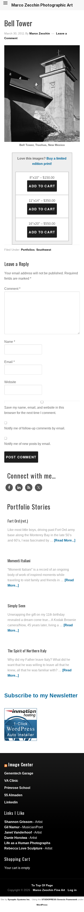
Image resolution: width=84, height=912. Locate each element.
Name (9, 341)
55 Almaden (13, 795)
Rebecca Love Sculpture (23, 848)
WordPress (42, 905)
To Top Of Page (42, 885)
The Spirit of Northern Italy (27, 651)
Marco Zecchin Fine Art (49, 890)
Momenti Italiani (19, 561)
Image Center (20, 764)
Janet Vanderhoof (18, 832)
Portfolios (28, 249)
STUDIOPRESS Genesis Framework (59, 899)
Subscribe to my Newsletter (41, 696)
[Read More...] (64, 540)
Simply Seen (16, 606)
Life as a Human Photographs (27, 843)
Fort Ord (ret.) (18, 521)
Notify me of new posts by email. (27, 444)
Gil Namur (12, 827)
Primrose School (17, 788)
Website (10, 382)
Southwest (43, 249)
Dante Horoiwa (15, 837)
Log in (72, 890)
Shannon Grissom (18, 822)
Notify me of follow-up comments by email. (34, 428)
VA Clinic (11, 780)
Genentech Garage (18, 773)
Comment (12, 288)
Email (9, 362)
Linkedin (11, 802)
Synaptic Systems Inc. (19, 899)
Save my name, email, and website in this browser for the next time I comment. (34, 410)
